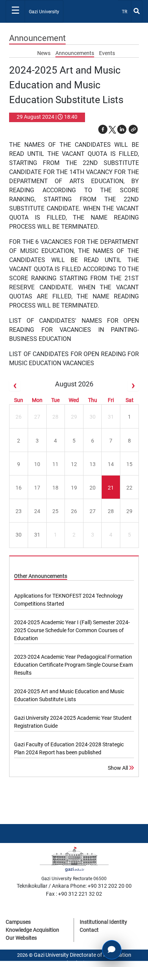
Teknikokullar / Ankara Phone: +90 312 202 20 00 (74, 886)
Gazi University (44, 11)
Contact (89, 930)
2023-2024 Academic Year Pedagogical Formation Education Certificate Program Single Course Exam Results (73, 665)
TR (126, 11)
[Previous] (14, 385)
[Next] (133, 385)
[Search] (136, 11)
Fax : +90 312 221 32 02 (74, 894)
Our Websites (21, 938)
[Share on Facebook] (103, 129)
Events (107, 53)
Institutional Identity (103, 922)
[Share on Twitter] (112, 129)
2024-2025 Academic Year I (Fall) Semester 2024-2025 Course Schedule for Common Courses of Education (72, 630)
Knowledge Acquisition (32, 930)
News (44, 53)
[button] (133, 129)
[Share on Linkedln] (122, 129)
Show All (118, 768)
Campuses (18, 922)
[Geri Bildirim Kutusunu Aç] (111, 949)
